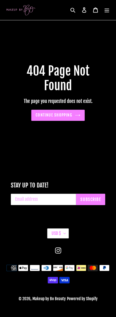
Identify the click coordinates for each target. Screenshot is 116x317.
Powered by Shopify (82, 298)
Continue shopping (54, 115)
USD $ (56, 233)
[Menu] (106, 10)
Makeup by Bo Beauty (49, 298)
